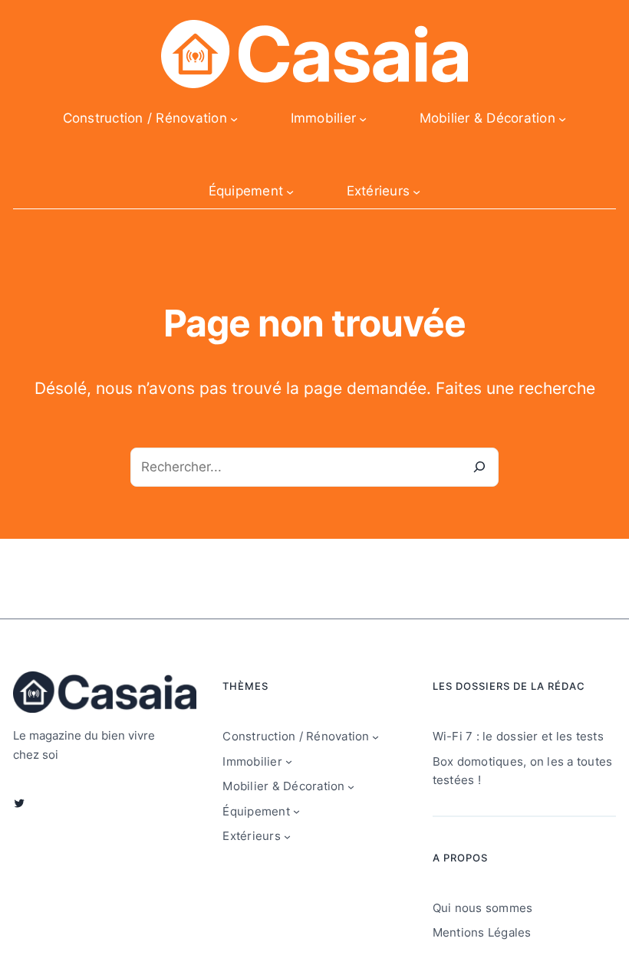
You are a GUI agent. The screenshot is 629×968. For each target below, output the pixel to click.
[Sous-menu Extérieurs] (416, 191)
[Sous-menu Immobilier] (363, 118)
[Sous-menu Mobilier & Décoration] (562, 118)
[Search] (479, 467)
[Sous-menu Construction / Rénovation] (234, 118)
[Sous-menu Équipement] (290, 191)
